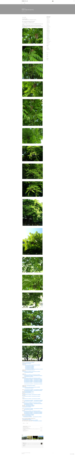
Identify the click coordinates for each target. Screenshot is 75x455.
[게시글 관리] (25, 423)
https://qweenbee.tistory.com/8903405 (37, 412)
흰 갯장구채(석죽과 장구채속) (25, 427)
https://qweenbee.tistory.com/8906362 (37, 416)
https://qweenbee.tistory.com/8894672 (29, 391)
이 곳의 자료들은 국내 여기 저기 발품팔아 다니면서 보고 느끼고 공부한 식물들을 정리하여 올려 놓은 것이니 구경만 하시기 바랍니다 (32, 444)
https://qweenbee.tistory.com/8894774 (31, 385)
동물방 (47, 45)
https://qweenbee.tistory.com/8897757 (28, 390)
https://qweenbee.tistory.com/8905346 (28, 376)
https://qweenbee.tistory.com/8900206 (37, 381)
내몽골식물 (48, 36)
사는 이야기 (48, 44)
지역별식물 (24, 426)
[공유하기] (24, 423)
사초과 (48, 24)
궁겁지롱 (48, 40)
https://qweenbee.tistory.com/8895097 (27, 371)
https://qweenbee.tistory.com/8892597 (38, 408)
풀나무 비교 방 (48, 39)
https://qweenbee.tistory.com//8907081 (27, 398)
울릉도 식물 (48, 33)
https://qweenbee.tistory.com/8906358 (29, 368)
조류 (47, 46)
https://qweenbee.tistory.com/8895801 (30, 362)
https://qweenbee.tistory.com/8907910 (26, 363)
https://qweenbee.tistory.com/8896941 (29, 365)
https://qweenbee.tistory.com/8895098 (28, 412)
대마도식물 (48, 35)
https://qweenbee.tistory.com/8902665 (37, 390)
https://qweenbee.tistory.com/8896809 (38, 380)
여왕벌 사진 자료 (48, 49)
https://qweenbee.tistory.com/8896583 (29, 366)
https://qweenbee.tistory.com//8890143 (29, 400)
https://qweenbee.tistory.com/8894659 (37, 379)
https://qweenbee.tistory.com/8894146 (28, 403)
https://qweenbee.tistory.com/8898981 (36, 394)
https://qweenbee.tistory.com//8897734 (29, 389)
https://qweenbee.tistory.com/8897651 (28, 375)
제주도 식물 (26, 426)
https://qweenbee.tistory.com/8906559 (37, 413)
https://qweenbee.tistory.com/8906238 (37, 382)
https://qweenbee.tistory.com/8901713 (28, 382)
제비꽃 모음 (48, 28)
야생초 (48, 18)
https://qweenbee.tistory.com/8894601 (28, 379)
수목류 (48, 19)
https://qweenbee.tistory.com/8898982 (27, 416)
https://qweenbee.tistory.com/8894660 (38, 403)
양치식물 (48, 27)
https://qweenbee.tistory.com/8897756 (38, 389)
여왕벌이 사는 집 (25, 1)
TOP (52, 453)
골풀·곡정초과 (48, 22)
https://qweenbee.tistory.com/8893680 (28, 409)
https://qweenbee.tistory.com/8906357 (29, 367)
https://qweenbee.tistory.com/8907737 (28, 372)
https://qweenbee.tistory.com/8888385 (27, 402)
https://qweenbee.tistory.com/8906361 (28, 413)
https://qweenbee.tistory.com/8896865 (28, 381)
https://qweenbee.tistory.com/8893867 (38, 400)
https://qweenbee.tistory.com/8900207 (28, 404)
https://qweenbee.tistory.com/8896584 (28, 380)
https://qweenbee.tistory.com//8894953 (27, 394)
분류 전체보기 (48, 16)
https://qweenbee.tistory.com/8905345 (37, 375)
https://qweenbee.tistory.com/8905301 (36, 398)
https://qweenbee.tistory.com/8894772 (30, 405)
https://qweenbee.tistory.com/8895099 (29, 414)
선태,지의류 (48, 25)
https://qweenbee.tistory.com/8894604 (36, 402)
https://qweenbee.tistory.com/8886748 (29, 408)
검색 (51, 1)
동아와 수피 (48, 21)
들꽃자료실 (48, 17)
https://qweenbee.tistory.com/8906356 (35, 371)
